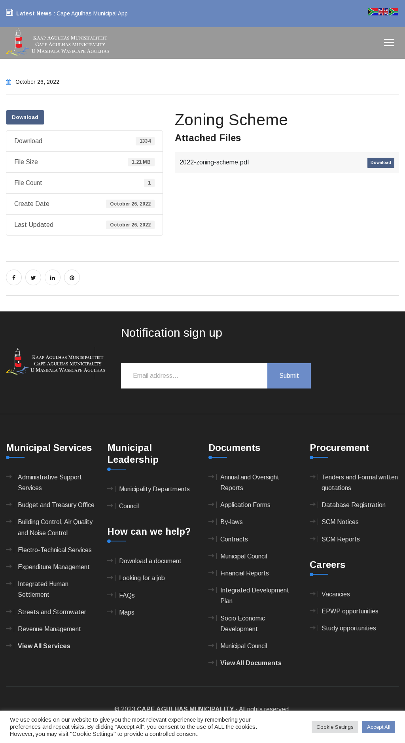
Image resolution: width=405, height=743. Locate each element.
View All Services (44, 646)
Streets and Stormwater (52, 612)
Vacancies (336, 594)
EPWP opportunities (350, 611)
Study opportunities (349, 628)
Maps (126, 612)
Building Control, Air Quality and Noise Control (55, 527)
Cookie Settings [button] (335, 727)
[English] (384, 11)
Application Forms (245, 505)
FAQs (127, 595)
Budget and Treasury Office (56, 505)
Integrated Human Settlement (43, 589)
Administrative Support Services (50, 482)
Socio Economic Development (242, 623)
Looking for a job (142, 578)
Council (129, 506)
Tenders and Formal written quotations (360, 482)
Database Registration (354, 505)
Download (25, 117)
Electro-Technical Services (55, 550)
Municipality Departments (154, 489)
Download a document (150, 561)
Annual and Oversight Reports (249, 482)
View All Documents (251, 663)
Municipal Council (243, 556)
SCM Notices (340, 522)
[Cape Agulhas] (57, 42)
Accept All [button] (378, 727)
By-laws (231, 522)
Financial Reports (244, 573)
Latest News (34, 13)
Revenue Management (49, 629)
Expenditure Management (54, 567)
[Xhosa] (394, 11)
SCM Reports (341, 539)
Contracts (234, 539)
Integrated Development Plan (254, 595)
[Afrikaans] (373, 11)
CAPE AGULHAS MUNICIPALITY (185, 709)
